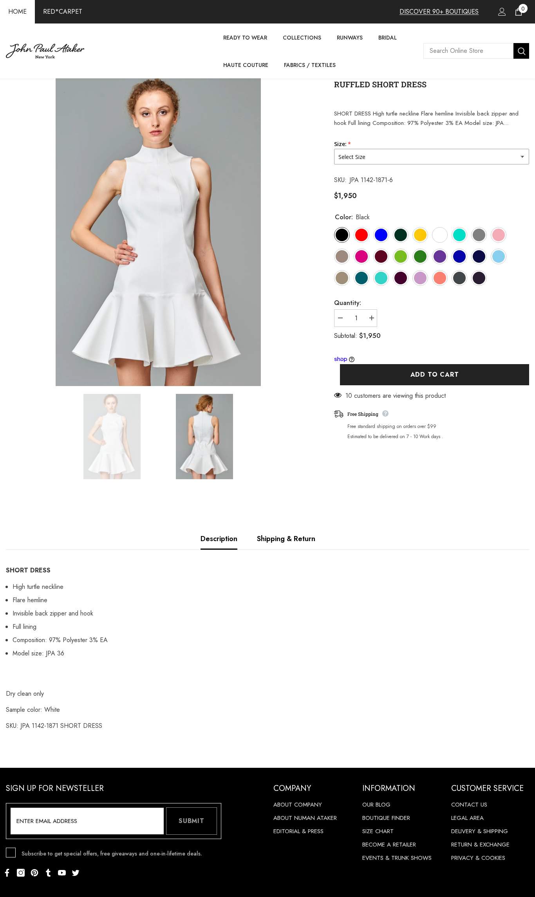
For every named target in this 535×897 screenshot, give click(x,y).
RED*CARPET (62, 11)
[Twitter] (75, 872)
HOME (17, 11)
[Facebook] (7, 872)
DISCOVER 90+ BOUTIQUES (439, 11)
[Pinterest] (34, 872)
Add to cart (434, 374)
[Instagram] (20, 872)
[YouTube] (62, 872)
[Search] (476, 51)
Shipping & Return (286, 539)
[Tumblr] (48, 872)
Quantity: (347, 302)
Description (219, 539)
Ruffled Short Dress (380, 84)
